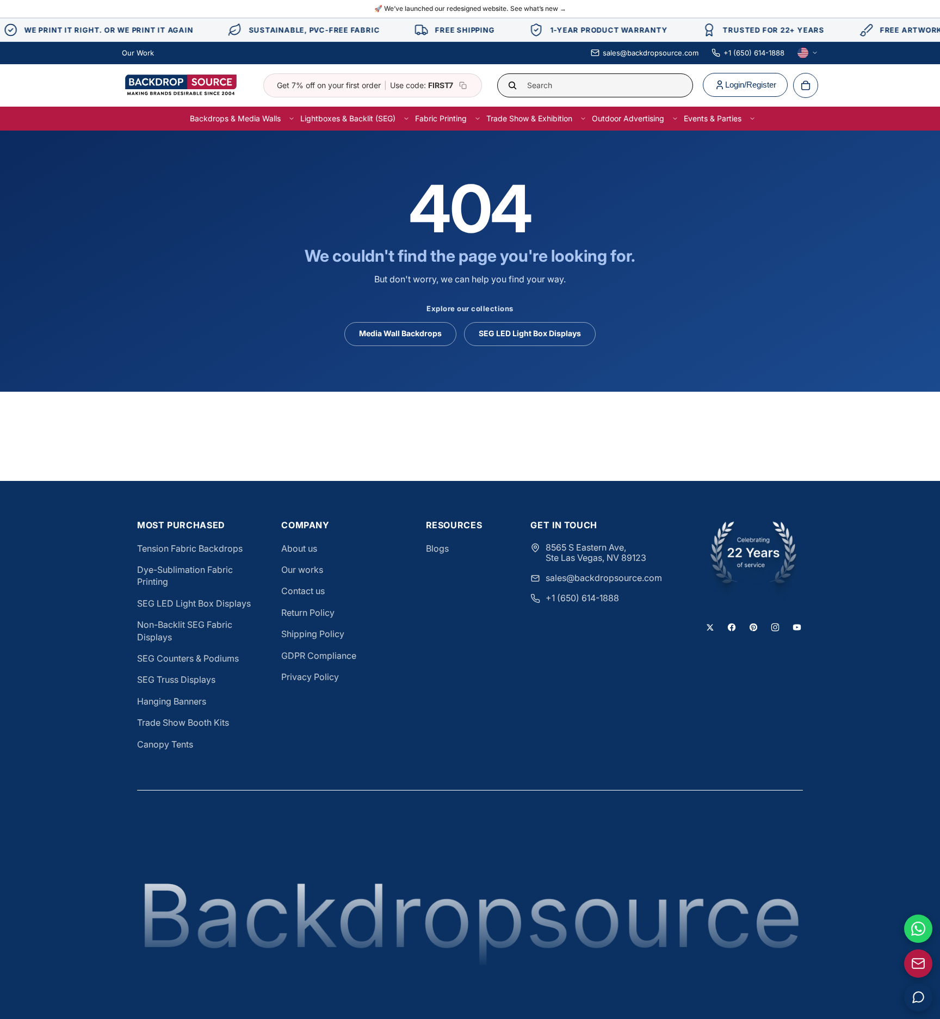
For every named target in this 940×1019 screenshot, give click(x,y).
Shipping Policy (312, 633)
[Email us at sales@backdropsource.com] (918, 963)
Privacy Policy (310, 676)
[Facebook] (731, 627)
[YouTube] (796, 627)
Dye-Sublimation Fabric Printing (185, 575)
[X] (709, 627)
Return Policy (308, 612)
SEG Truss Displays (176, 679)
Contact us (303, 590)
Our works (302, 569)
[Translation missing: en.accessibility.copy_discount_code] (462, 85)
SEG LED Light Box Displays (530, 333)
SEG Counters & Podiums (188, 658)
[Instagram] (775, 627)
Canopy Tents (165, 744)
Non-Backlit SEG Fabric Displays (184, 630)
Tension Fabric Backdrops (190, 548)
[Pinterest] (753, 627)
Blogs (437, 548)
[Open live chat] (918, 997)
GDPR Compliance (318, 655)
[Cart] (805, 85)
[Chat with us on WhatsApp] (918, 929)
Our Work (138, 52)
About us (299, 548)
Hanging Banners (171, 701)
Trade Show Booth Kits (183, 722)
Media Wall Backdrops (400, 333)
